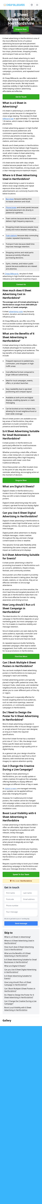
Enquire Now (21, 29)
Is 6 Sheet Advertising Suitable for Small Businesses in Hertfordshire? (20, 960)
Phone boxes (11, 207)
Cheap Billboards (12, 273)
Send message (21, 923)
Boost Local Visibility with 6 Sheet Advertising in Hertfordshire (17, 1008)
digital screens (11, 788)
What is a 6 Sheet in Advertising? (17, 937)
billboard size (8, 118)
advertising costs (16, 311)
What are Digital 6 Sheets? (15, 966)
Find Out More (21, 656)
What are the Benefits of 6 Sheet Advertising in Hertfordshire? (17, 954)
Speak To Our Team (21, 874)
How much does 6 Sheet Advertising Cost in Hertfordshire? (19, 948)
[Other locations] (32, 5)
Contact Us (21, 284)
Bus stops (10, 199)
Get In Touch (21, 97)
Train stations (11, 235)
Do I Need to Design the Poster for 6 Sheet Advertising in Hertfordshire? (19, 996)
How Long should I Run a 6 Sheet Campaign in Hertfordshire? (17, 983)
